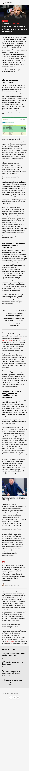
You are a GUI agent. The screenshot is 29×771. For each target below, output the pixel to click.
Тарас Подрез (16, 23)
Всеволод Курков (15, 666)
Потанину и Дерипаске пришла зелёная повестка (14, 654)
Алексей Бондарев (14, 658)
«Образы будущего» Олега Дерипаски (12, 663)
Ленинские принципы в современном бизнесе (11, 672)
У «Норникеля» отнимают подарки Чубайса (12, 681)
